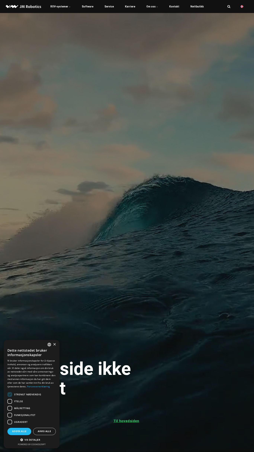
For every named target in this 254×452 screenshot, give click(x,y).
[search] (228, 6)
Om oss (151, 6)
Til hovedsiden (126, 421)
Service (109, 6)
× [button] (54, 344)
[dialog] (32, 394)
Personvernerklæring (38, 386)
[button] (31, 440)
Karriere (130, 6)
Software (87, 6)
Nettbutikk (197, 6)
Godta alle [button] (19, 431)
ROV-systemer (59, 6)
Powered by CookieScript (32, 444)
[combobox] (49, 344)
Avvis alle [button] (44, 431)
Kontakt (174, 6)
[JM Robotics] (23, 6)
